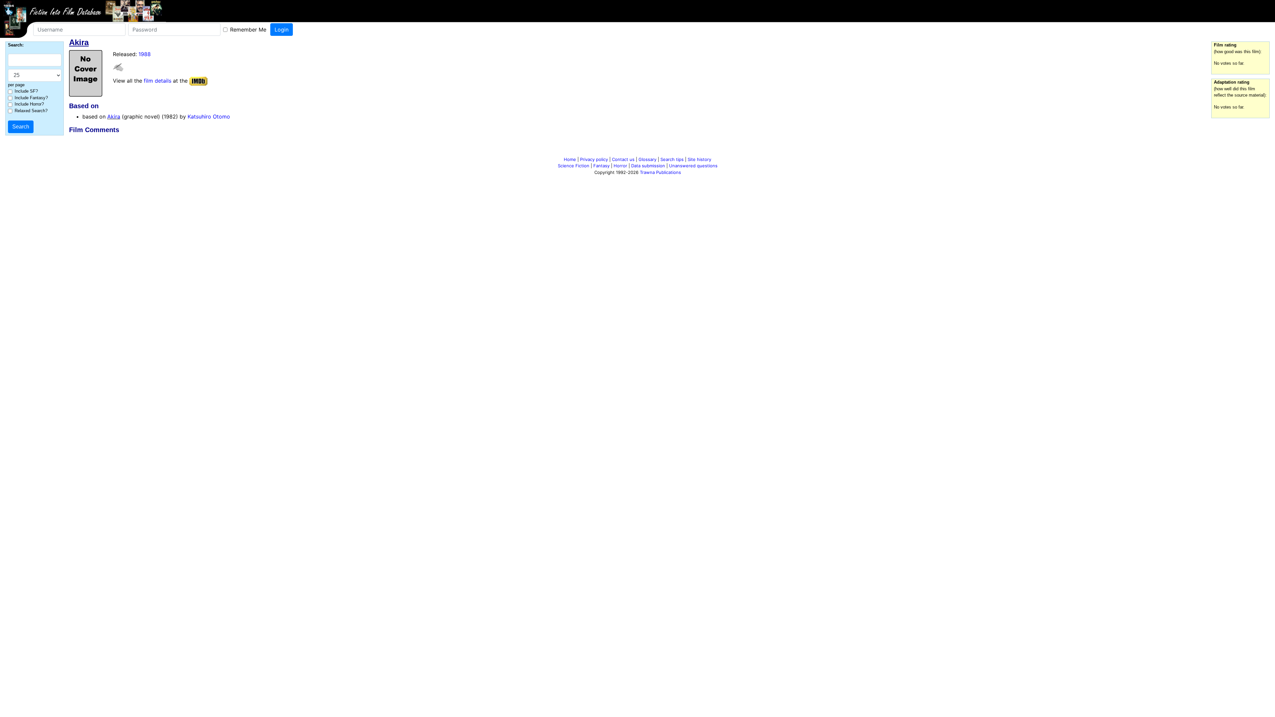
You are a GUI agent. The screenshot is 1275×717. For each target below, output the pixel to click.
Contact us (623, 159)
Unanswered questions (693, 165)
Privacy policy (594, 159)
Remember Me (248, 29)
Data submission (648, 165)
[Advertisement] (637, 146)
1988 (144, 54)
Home (570, 159)
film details (157, 80)
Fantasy (601, 165)
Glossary (647, 159)
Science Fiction (573, 165)
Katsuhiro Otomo (209, 116)
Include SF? (26, 91)
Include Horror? (29, 104)
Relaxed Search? (31, 110)
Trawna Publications (660, 172)
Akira (113, 116)
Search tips (672, 159)
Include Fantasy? (31, 97)
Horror (620, 165)
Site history (699, 159)
